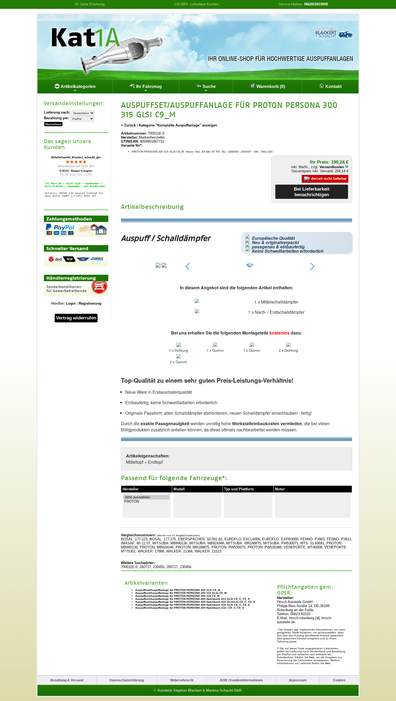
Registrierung (90, 303)
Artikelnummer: (134, 133)
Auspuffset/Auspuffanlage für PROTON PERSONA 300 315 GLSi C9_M (181, 592)
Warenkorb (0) (270, 86)
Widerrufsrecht (181, 680)
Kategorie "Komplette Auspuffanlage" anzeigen (178, 125)
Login (71, 303)
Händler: (58, 303)
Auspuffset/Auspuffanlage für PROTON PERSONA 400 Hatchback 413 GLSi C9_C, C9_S (192, 598)
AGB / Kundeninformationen (241, 680)
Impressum (298, 680)
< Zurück (128, 125)
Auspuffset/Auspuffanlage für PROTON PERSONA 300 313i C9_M (177, 590)
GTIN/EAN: (130, 141)
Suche (209, 86)
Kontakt (333, 86)
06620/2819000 (316, 4)
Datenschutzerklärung (127, 680)
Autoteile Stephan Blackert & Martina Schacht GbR (199, 690)
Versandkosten (332, 167)
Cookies (339, 680)
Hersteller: (129, 137)
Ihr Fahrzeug (148, 86)
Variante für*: (132, 145)
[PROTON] (146, 501)
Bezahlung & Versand (66, 680)
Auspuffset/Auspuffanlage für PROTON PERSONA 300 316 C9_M (177, 595)
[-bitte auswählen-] (146, 497)
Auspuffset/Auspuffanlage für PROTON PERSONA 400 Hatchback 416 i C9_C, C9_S (189, 607)
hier (311, 657)
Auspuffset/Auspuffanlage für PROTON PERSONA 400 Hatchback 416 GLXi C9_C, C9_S (192, 604)
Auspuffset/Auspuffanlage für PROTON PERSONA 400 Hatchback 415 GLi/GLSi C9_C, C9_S (195, 601)
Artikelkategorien (78, 86)
